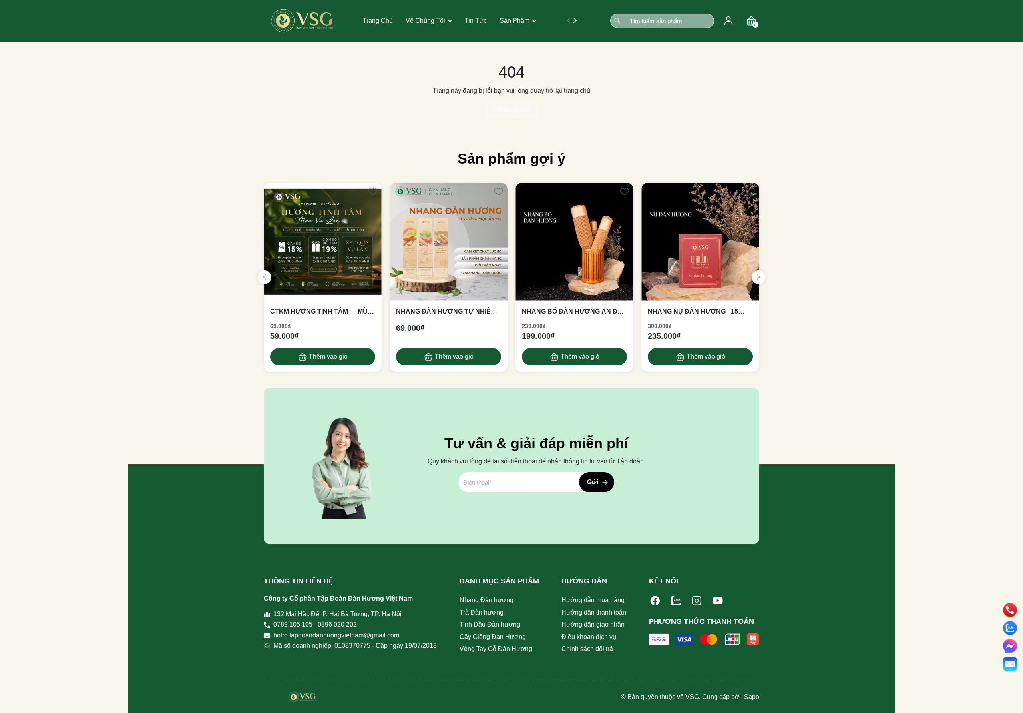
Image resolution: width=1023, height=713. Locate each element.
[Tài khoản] (728, 20)
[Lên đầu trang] (1010, 699)
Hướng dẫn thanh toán (593, 612)
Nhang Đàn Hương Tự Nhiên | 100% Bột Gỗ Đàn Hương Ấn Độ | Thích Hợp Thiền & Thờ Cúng (447, 312)
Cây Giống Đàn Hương (493, 636)
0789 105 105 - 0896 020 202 (315, 624)
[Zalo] (676, 600)
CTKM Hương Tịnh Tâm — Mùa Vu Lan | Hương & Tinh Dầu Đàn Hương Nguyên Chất (321, 312)
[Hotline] (1010, 609)
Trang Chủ (378, 20)
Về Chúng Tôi (425, 20)
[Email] (1010, 664)
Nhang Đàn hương (486, 600)
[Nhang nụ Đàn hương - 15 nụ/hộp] (700, 242)
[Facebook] (655, 600)
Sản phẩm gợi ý (511, 158)
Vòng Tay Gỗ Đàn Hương (496, 648)
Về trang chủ (511, 109)
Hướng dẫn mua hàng (593, 600)
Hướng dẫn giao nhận (593, 624)
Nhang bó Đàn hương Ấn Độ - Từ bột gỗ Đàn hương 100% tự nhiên (574, 312)
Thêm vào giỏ (328, 356)
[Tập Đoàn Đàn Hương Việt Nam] (302, 21)
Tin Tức (476, 20)
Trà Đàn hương (482, 612)
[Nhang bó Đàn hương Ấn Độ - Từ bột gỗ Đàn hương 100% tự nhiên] (574, 242)
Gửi (592, 482)
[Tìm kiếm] (617, 21)
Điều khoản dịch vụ (588, 636)
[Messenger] (1010, 646)
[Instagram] (697, 600)
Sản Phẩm (514, 20)
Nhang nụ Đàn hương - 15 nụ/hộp (693, 312)
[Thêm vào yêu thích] (373, 191)
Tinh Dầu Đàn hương (490, 624)
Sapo (750, 696)
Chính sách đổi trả (587, 648)
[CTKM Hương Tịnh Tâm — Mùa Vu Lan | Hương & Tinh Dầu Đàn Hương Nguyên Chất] (323, 242)
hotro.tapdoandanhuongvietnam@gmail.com (336, 635)
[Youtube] (717, 600)
